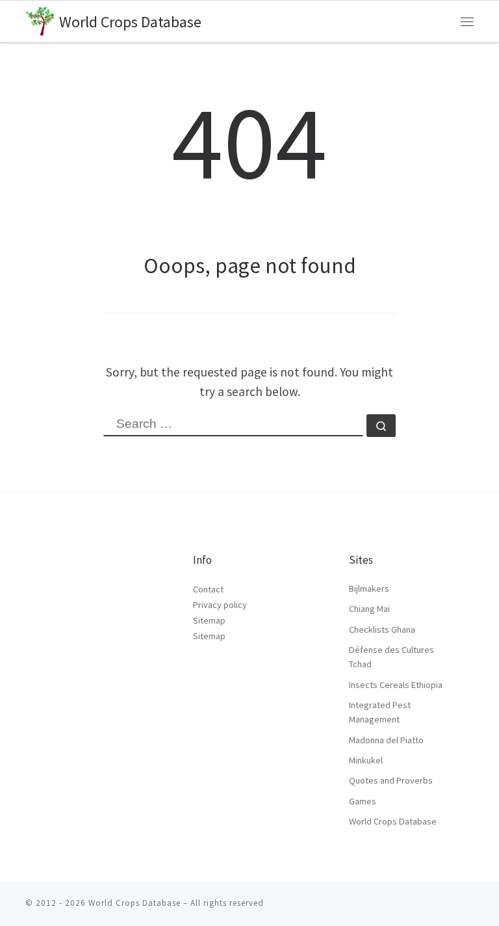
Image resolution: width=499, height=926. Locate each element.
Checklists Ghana (382, 629)
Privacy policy (220, 605)
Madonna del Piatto (386, 740)
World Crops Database (393, 821)
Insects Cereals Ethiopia (395, 685)
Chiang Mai (369, 609)
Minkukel (366, 760)
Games (362, 801)
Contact (208, 589)
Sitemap (209, 620)
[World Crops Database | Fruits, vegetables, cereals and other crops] (40, 19)
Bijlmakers (369, 588)
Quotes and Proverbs (391, 780)
